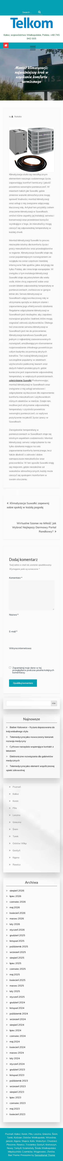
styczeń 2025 (17, 996)
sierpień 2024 (17, 1024)
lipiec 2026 (15, 896)
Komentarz (15, 577)
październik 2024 (19, 1013)
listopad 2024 (17, 1007)
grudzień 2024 (17, 1002)
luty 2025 (15, 991)
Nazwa (13, 614)
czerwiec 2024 (18, 1035)
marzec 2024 (17, 1052)
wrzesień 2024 (18, 1019)
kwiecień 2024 (17, 1047)
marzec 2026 (17, 918)
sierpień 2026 (17, 890)
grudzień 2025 (17, 935)
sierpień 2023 (17, 1091)
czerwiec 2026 (18, 901)
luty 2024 (15, 1058)
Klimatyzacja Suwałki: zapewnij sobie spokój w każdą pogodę (28, 505)
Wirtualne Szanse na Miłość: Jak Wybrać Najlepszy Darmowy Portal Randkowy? (34, 527)
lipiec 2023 (15, 1097)
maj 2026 (15, 907)
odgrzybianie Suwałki (20, 380)
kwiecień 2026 (17, 912)
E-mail (13, 631)
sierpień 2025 (17, 957)
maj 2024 (15, 1041)
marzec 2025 (17, 985)
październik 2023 (19, 1080)
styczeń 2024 (17, 1063)
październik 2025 (19, 946)
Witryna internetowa (20, 648)
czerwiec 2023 (18, 1103)
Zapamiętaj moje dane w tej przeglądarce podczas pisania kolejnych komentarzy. (33, 670)
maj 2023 (15, 1108)
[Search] (39, 12)
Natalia (18, 116)
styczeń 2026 (17, 929)
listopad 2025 (17, 940)
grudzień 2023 (17, 1069)
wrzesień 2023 (18, 1086)
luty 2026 (15, 924)
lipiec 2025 (15, 963)
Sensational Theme (45, 1155)
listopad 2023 (17, 1075)
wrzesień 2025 (18, 952)
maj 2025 (15, 974)
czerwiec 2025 (18, 968)
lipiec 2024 (15, 1030)
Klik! (54, 703)
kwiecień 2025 (17, 980)
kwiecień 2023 (17, 1114)
